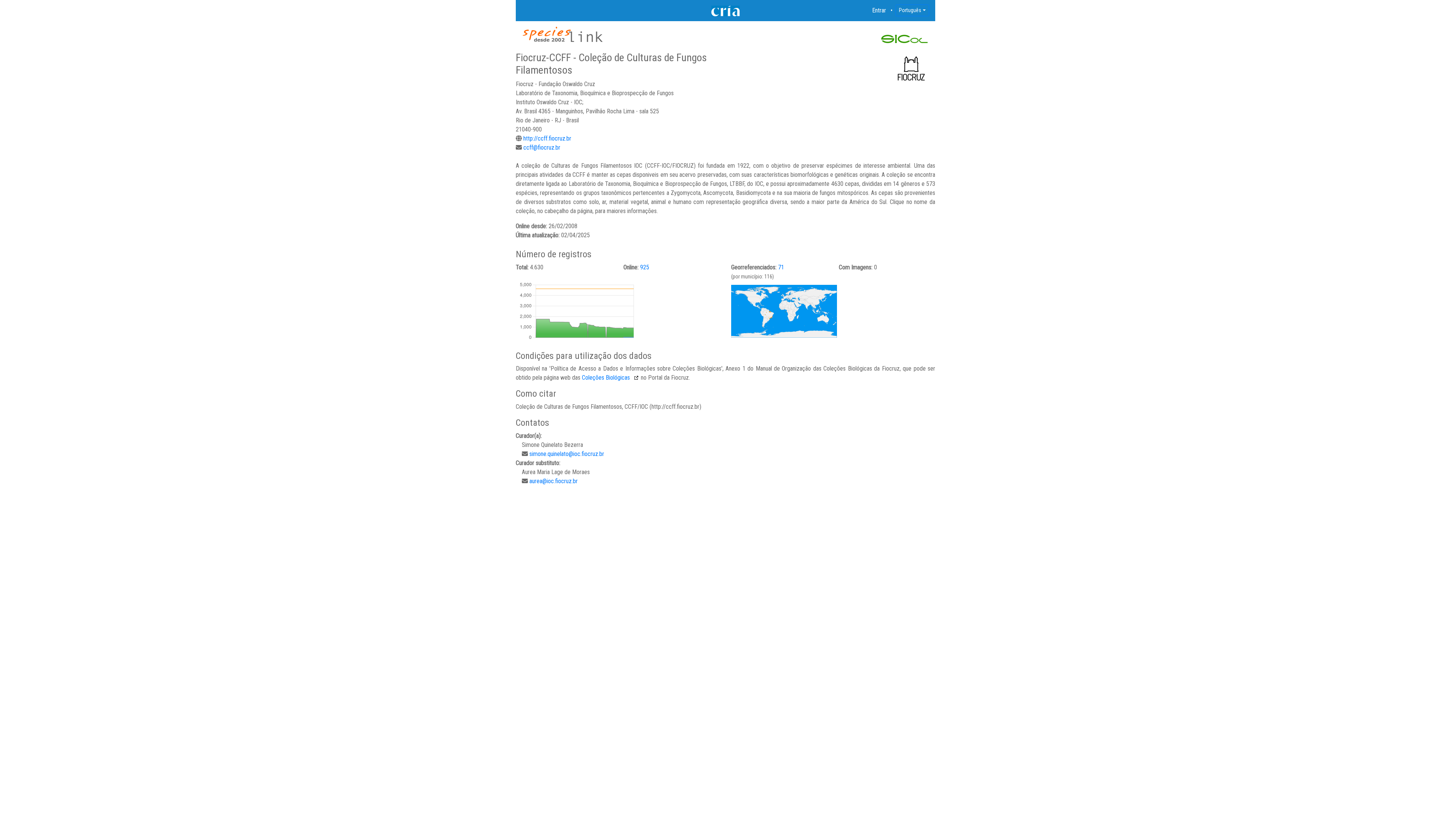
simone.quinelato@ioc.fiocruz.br (566, 453)
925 (644, 267)
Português (910, 10)
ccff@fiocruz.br (541, 147)
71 (781, 267)
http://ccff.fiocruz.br (547, 138)
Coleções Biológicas (606, 377)
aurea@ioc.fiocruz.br (553, 481)
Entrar (879, 10)
